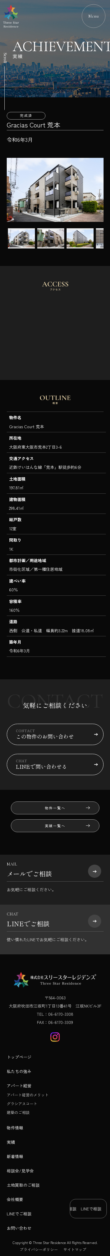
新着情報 (15, 1156)
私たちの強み (19, 1071)
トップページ (19, 1057)
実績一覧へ (55, 825)
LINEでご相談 (19, 1214)
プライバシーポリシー (39, 1249)
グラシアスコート (22, 1103)
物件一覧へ (55, 807)
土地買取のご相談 (23, 1185)
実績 (11, 1142)
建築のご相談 (18, 1112)
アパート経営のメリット (28, 1095)
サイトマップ (74, 1249)
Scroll (5, 58)
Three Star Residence (49, 1242)
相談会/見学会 (20, 1171)
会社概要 (15, 1199)
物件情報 (15, 1128)
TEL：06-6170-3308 (55, 1014)
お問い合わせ (19, 1228)
